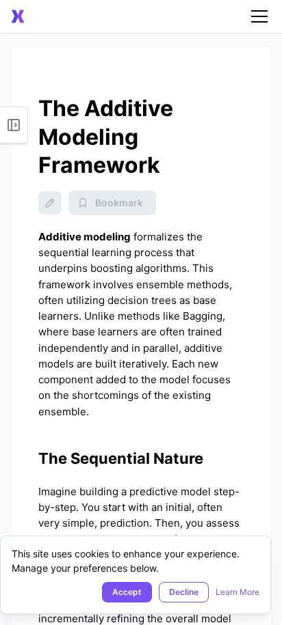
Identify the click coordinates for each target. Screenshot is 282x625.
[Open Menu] (14, 125)
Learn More (237, 592)
